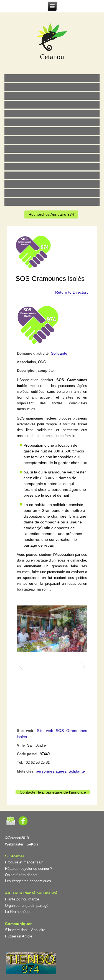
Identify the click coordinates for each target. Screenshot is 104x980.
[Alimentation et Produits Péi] (52, 87)
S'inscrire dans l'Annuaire (25, 930)
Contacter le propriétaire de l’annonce (53, 792)
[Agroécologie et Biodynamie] (52, 78)
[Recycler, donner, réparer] (52, 96)
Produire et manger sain (24, 862)
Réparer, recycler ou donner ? (28, 868)
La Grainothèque (18, 912)
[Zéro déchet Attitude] (52, 105)
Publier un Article (18, 936)
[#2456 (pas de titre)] (52, 140)
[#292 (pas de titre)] (52, 202)
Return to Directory (71, 292)
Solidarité (59, 353)
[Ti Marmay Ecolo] (52, 149)
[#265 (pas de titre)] (52, 122)
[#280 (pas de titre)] (52, 184)
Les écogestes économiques (28, 881)
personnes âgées (51, 771)
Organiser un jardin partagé (26, 905)
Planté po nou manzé (22, 899)
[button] (21, 665)
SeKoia (32, 844)
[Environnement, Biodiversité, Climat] (52, 113)
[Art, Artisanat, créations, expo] (52, 158)
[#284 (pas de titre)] (52, 193)
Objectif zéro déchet (21, 875)
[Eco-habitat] (52, 131)
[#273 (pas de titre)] (52, 166)
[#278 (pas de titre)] (52, 175)
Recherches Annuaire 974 (51, 214)
